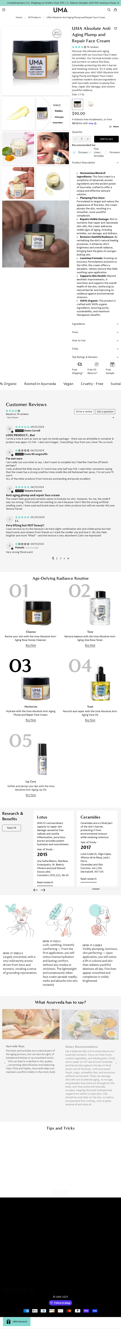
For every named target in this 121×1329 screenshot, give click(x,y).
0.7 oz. (90, 104)
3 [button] (60, 558)
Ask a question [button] (105, 411)
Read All (11, 828)
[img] (22, 427)
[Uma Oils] (60, 10)
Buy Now (31, 645)
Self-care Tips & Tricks (14, 1250)
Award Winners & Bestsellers (79, 1220)
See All (60, 1190)
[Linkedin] (32, 1286)
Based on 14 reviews (17, 414)
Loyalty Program (72, 1260)
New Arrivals (70, 1215)
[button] (115, 9)
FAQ (65, 1240)
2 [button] (57, 558)
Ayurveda (7, 1245)
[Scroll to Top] (115, 1312)
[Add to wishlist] (115, 28)
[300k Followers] (14, 1286)
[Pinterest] (5, 1286)
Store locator (70, 1210)
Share (116, 126)
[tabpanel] (53, 848)
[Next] (43, 890)
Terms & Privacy (72, 1255)
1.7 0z (77, 104)
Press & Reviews (11, 1240)
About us (7, 1235)
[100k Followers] (23, 1286)
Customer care (71, 1250)
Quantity (77, 132)
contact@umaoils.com (15, 1280)
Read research (45, 882)
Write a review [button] (84, 411)
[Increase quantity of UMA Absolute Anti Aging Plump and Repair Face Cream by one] (88, 139)
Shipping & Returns (74, 1245)
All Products (34, 17)
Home (19, 17)
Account (67, 1235)
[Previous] (35, 890)
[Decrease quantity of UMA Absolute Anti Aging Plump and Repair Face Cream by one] (75, 139)
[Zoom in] (64, 32)
